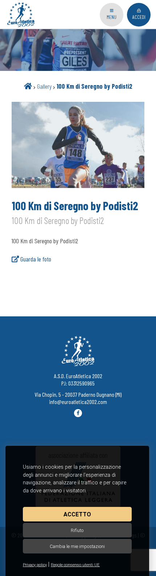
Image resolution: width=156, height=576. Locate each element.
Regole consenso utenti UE (75, 565)
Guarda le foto (35, 259)
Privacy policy (35, 565)
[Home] (28, 86)
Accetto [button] (77, 514)
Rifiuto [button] (77, 530)
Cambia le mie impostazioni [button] (77, 546)
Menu (111, 17)
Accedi (138, 17)
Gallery (44, 86)
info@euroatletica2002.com (78, 401)
